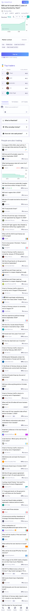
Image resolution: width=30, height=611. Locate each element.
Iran (3, 44)
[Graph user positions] (13, 16)
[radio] (17, 17)
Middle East (9, 44)
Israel (3, 47)
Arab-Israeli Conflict (12, 47)
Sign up (25, 2)
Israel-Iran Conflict (19, 44)
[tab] (5, 102)
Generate (24, 39)
